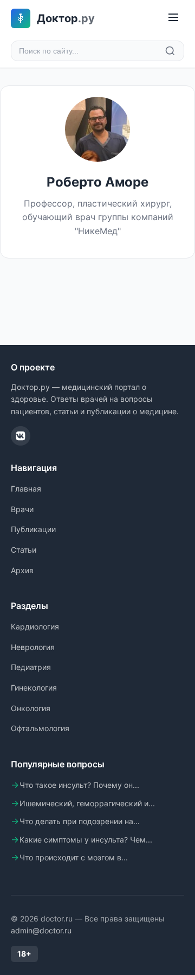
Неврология (33, 647)
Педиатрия (31, 667)
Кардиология (35, 626)
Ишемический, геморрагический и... (87, 803)
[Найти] (170, 51)
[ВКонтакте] (20, 436)
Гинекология (34, 687)
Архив (22, 570)
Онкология (30, 708)
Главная (26, 488)
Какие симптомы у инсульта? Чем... (86, 839)
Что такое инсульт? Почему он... (79, 785)
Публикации (33, 529)
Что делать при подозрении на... (80, 821)
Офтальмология (40, 728)
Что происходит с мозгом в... (74, 857)
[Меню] (173, 18)
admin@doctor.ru (41, 930)
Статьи (23, 549)
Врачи (22, 509)
